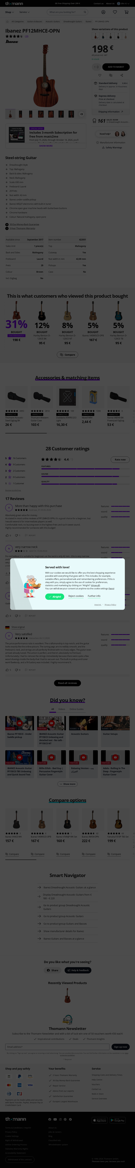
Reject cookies (76, 595)
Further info (94, 595)
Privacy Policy (110, 604)
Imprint (97, 604)
